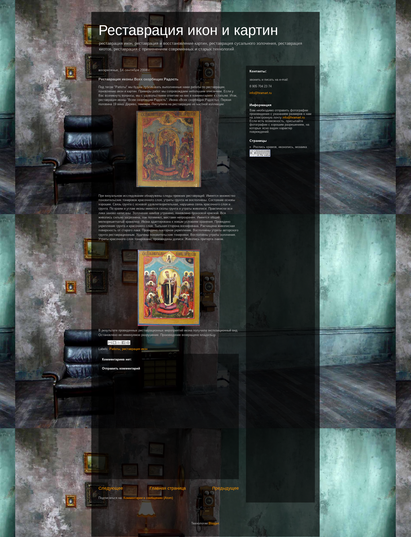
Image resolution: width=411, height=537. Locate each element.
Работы (114, 349)
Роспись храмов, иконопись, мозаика (280, 147)
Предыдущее (225, 488)
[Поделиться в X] (119, 342)
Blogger (214, 523)
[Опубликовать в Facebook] (123, 342)
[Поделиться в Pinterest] (128, 342)
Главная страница (168, 488)
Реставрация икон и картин (188, 30)
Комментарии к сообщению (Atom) (148, 498)
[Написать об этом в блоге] (114, 342)
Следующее (110, 488)
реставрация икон (134, 349)
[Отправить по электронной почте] (110, 342)
